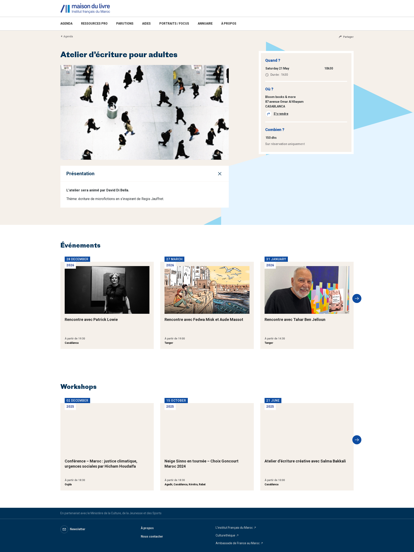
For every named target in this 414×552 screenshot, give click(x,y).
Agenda (68, 36)
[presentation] (356, 298)
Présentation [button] (80, 173)
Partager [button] (348, 36)
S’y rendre (281, 113)
